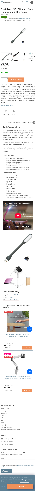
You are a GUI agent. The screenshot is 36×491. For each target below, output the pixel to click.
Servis (2, 416)
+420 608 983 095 (8, 444)
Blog (2, 420)
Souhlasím (20, 486)
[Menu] (32, 2)
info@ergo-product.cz (10, 439)
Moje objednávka (5, 425)
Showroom (4, 413)
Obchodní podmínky (6, 427)
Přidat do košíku (17, 79)
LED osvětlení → (14, 295)
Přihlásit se (6, 471)
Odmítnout (3, 486)
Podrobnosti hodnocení (24, 19)
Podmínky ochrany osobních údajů (10, 430)
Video (2, 423)
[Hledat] (22, 2)
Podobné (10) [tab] (16, 122)
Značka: (16, 20)
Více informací (24, 482)
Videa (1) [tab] (24, 122)
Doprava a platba (5, 409)
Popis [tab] (10, 122)
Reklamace (4, 418)
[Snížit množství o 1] (7, 81)
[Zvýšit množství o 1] (7, 79)
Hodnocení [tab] (31, 122)
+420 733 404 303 (8, 441)
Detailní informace (6, 106)
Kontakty (3, 411)
